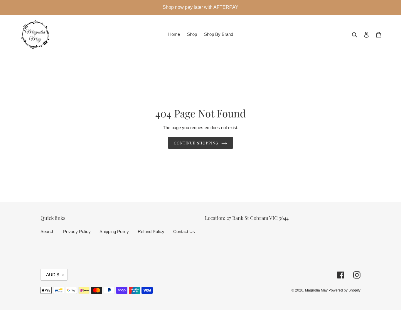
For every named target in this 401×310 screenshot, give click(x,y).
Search (47, 231)
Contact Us (184, 231)
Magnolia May (316, 290)
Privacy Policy (77, 231)
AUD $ (52, 274)
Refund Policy (151, 231)
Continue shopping (196, 142)
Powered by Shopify (344, 290)
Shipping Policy (114, 231)
